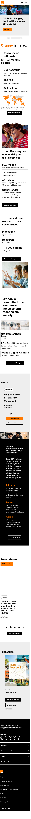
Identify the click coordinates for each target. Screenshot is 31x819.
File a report (4, 802)
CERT (2, 793)
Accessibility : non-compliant (9, 789)
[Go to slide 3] (19, 627)
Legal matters (4, 777)
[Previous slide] (6, 627)
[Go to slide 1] (10, 627)
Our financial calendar (15, 423)
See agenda (15, 418)
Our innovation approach (12, 259)
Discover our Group (11, 205)
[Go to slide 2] (15, 627)
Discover (7, 29)
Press (3, 756)
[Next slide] (23, 627)
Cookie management (6, 781)
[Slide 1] (10, 413)
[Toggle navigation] (26, 3)
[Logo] (2, 2)
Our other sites (5, 762)
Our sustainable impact (15, 363)
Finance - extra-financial (8, 751)
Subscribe (7, 564)
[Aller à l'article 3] (20, 38)
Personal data (4, 785)
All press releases (14, 633)
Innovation (9, 390)
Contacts (3, 798)
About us (4, 745)
